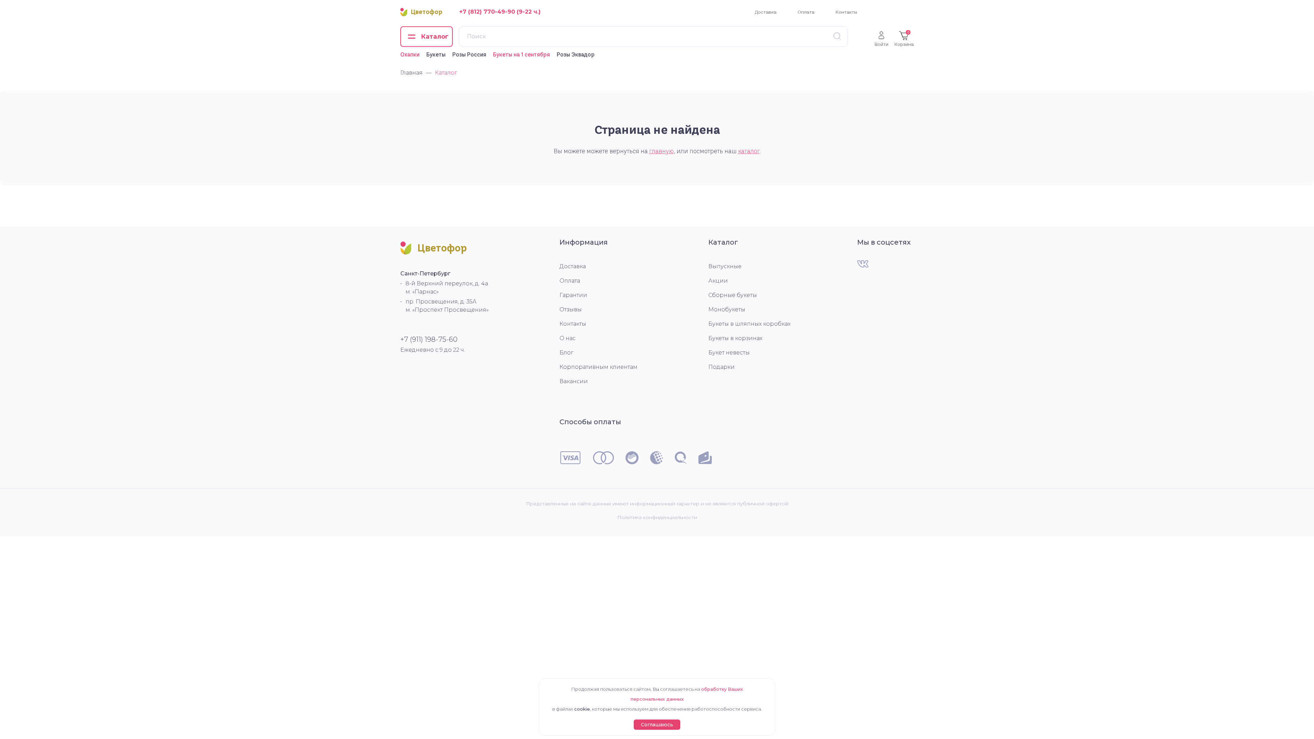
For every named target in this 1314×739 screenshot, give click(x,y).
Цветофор (426, 12)
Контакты (846, 12)
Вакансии (573, 381)
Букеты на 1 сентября (521, 54)
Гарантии (573, 295)
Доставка (765, 12)
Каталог (723, 242)
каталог (749, 151)
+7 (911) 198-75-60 (429, 339)
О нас (567, 338)
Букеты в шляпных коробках (749, 324)
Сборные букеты (732, 295)
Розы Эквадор (576, 54)
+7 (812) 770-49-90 (487, 12)
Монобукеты (726, 309)
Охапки (410, 54)
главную (661, 151)
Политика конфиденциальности (657, 517)
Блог (566, 352)
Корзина (904, 38)
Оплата (806, 12)
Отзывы (570, 309)
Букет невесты (729, 352)
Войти (881, 44)
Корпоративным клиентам (598, 367)
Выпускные (725, 266)
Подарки (721, 367)
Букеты (436, 54)
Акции (718, 280)
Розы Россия (469, 54)
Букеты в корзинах (735, 338)
